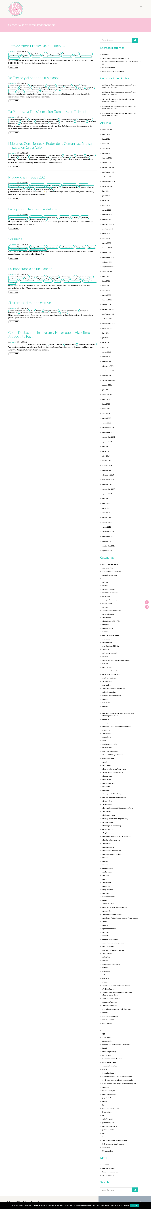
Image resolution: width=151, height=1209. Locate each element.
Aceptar (135, 1205)
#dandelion (106, 685)
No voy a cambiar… (109, 68)
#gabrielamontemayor (110, 751)
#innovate (75, 217)
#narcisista (106, 893)
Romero (105, 1137)
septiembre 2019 (108, 437)
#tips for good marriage (111, 998)
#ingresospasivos (108, 783)
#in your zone (24, 90)
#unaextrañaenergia (48, 92)
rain (103, 1133)
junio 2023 (106, 281)
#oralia (104, 900)
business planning (109, 1052)
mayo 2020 (106, 409)
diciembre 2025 (108, 167)
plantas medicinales (109, 1126)
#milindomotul (107, 868)
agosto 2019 (107, 442)
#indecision (106, 780)
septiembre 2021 (108, 380)
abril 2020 (106, 413)
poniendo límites (108, 1130)
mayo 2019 (106, 451)
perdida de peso (108, 1123)
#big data (105, 625)
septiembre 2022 (108, 323)
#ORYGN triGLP (108, 904)
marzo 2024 (106, 243)
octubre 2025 (107, 177)
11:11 (104, 1030)
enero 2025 (106, 219)
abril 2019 (106, 456)
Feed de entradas (108, 1168)
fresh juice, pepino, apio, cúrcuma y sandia (117, 1080)
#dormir (105, 706)
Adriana (13, 51)
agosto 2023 (107, 271)
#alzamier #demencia (37, 86)
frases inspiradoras (109, 1073)
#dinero (105, 699)
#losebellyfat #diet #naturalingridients (116, 836)
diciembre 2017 (108, 532)
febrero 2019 (107, 465)
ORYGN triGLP (107, 1119)
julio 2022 (105, 333)
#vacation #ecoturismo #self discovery (116, 1009)
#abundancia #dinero (110, 564)
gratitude (105, 1087)
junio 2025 (106, 196)
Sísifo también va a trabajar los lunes (115, 58)
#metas (64, 313)
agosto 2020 (107, 394)
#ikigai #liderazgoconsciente (39, 157)
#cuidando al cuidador (110, 671)
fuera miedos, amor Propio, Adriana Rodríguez (119, 1084)
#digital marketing (27, 121)
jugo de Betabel (108, 1098)
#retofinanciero (108, 946)
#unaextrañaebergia (32, 92)
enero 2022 (106, 361)
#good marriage (108, 758)
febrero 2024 (107, 248)
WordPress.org (108, 1175)
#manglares (106, 843)
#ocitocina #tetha (108, 897)
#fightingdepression (109, 744)
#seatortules (107, 953)
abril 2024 (106, 238)
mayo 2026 (106, 144)
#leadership (55, 124)
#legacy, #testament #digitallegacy (115, 819)
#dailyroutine (70, 88)
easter (104, 1069)
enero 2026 (106, 163)
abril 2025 (106, 205)
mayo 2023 (106, 286)
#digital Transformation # (44, 121)
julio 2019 (105, 446)
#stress (105, 975)
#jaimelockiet (107, 804)
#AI (32, 311)
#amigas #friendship (53, 54)
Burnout (105, 55)
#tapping (105, 982)
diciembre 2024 (108, 224)
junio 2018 (106, 503)
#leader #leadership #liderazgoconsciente (34, 124)
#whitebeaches (108, 1020)
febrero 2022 (107, 357)
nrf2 (103, 1115)
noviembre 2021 (108, 371)
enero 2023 (106, 305)
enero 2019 (106, 470)
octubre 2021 (107, 375)
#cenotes (105, 649)
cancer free (106, 1055)
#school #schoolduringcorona (113, 950)
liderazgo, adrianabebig (110, 1108)
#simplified (106, 957)
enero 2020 (106, 423)
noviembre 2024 (108, 229)
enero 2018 (106, 527)
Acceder (105, 1165)
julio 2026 (105, 134)
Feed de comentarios (110, 1172)
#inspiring (35, 90)
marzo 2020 (106, 418)
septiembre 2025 (108, 182)
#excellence (90, 155)
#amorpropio (107, 603)
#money (105, 879)
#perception (106, 911)
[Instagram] (147, 607)
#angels (76, 86)
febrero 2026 (107, 158)
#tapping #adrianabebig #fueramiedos (116, 985)
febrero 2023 (107, 300)
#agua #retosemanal (37, 54)
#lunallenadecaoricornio (111, 840)
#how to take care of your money (31, 281)
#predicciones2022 (109, 929)
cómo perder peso (109, 1062)
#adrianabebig (107, 568)
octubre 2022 (107, 319)
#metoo (105, 865)
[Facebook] (147, 602)
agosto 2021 (107, 385)
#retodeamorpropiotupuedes (113, 943)
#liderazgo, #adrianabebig (83, 56)
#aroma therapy (70, 344)
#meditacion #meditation (69, 90)
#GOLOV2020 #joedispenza (112, 755)
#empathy (106, 730)
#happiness (36, 56)
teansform (106, 1147)
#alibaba (105, 586)
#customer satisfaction (68, 119)
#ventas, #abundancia (110, 1016)
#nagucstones (107, 890)
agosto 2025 (107, 186)
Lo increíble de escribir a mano (113, 71)
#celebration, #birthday (111, 646)
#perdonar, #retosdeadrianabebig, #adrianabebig (120, 918)
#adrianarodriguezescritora (19, 54)
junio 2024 (106, 234)
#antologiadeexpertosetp (111, 610)
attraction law (107, 1041)
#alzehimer (51, 86)
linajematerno (107, 1112)
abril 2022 (106, 347)
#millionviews (107, 872)
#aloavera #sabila (108, 589)
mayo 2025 (106, 200)
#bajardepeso (107, 618)
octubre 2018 (107, 484)
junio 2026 (106, 139)
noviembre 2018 (108, 480)
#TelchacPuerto (108, 989)
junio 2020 (106, 404)
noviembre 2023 (108, 257)
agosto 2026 (107, 129)
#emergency (107, 723)
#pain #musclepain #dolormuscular (115, 907)
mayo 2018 (106, 508)
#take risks (106, 978)
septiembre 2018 (108, 489)
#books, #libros (107, 628)
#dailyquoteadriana (56, 88)
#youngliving (107, 1023)
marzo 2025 (106, 210)
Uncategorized (107, 1151)
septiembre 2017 (108, 546)
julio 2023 (105, 276)
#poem (12, 92)
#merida (105, 858)
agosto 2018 (107, 494)
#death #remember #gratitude (113, 688)
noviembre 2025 (108, 172)
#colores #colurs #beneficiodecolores (116, 660)
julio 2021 (105, 390)
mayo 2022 (106, 342)
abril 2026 (106, 148)
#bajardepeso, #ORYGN (111, 621)
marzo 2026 (106, 153)
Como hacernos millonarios (112, 1059)
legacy (104, 1101)
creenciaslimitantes (109, 1066)
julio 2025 (105, 191)
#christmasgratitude (40, 88)
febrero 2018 (107, 522)
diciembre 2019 (108, 428)
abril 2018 (106, 513)
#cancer (105, 632)
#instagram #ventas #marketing (114, 797)
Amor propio (14, 58)
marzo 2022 (106, 352)
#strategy (106, 971)
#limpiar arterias (108, 833)
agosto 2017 (107, 551)
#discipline (79, 155)
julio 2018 (105, 499)
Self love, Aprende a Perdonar (113, 1144)
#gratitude (25, 56)
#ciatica (105, 657)
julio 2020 (105, 399)
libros (104, 1105)
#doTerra (105, 710)
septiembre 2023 (108, 267)
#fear (104, 741)
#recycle (105, 936)
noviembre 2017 (108, 536)
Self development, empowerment (114, 1140)
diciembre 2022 (108, 309)
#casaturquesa (14, 56)
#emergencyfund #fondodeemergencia (116, 726)
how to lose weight (109, 1094)
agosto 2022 (107, 328)
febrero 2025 (107, 215)
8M (103, 1034)
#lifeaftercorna (107, 829)
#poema (20, 92)
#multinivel (106, 886)
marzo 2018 (106, 517)
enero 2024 (106, 252)
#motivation (85, 90)
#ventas (105, 1013)
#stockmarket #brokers (111, 964)
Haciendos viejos (108, 1091)
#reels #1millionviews (110, 939)
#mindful (105, 875)
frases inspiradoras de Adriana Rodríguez (117, 1076)
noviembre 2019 (108, 432)
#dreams (80, 88)
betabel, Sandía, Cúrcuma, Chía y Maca (116, 1045)
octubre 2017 (107, 541)
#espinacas (106, 733)
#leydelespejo (67, 56)
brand (104, 1048)
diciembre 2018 (108, 475)
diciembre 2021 (108, 366)
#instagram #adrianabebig (51, 56)
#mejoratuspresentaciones (112, 854)
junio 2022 (106, 338)
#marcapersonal (108, 847)
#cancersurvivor (86, 54)
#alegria (38, 311)
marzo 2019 (106, 461)
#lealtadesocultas (108, 815)
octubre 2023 (107, 262)
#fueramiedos (107, 748)
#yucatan (105, 1027)
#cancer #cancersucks (70, 54)
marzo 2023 (106, 295)
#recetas (105, 932)
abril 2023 (106, 290)
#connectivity (107, 667)
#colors (105, 664)
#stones (105, 968)
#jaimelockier (107, 801)
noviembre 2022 (108, 314)
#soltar (105, 961)
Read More (14, 67)
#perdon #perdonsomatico (112, 914)
